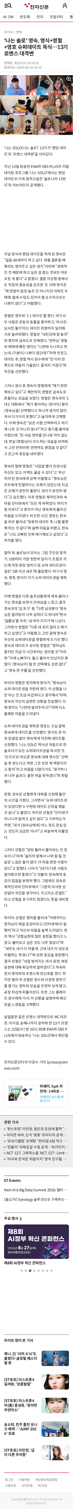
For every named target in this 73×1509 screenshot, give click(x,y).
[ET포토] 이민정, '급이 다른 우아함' (19, 1452)
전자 (39, 17)
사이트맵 (27, 1486)
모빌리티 (56, 17)
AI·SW (8, 17)
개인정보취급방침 (46, 1480)
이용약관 (24, 1480)
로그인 (9, 1480)
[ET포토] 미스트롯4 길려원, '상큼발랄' (19, 1382)
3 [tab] (30, 1271)
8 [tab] (51, 1271)
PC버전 (42, 1486)
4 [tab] (34, 1271)
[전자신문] (36, 5)
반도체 (25, 17)
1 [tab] (21, 1271)
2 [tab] (26, 1271)
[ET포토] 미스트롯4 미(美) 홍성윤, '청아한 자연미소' (20, 1405)
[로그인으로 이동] (65, 6)
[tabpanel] (36, 1245)
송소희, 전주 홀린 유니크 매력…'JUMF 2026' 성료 (20, 1429)
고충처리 (10, 1486)
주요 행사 (13, 1218)
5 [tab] (39, 1271)
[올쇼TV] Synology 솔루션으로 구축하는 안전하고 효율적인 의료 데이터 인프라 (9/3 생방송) (36, 1199)
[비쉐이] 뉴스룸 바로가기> (52, 1099)
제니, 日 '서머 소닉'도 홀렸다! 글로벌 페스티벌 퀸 (20, 1358)
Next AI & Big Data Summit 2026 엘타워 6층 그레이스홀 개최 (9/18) (36, 1190)
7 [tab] (47, 1271)
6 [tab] (43, 1271)
